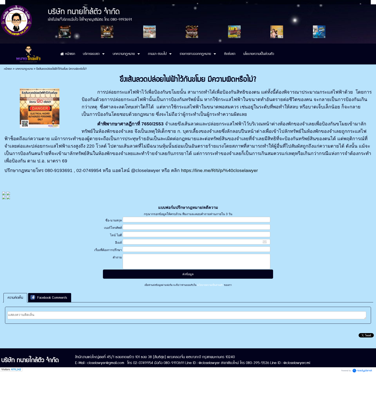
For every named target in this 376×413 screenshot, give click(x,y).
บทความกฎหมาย (24, 69)
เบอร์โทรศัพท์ (113, 227)
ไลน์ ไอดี (116, 235)
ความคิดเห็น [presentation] (15, 298)
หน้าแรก (8, 69)
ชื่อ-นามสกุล (113, 220)
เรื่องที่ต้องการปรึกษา (108, 250)
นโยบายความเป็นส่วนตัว (210, 285)
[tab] (15, 297)
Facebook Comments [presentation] (52, 298)
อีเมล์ (118, 242)
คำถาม (117, 257)
